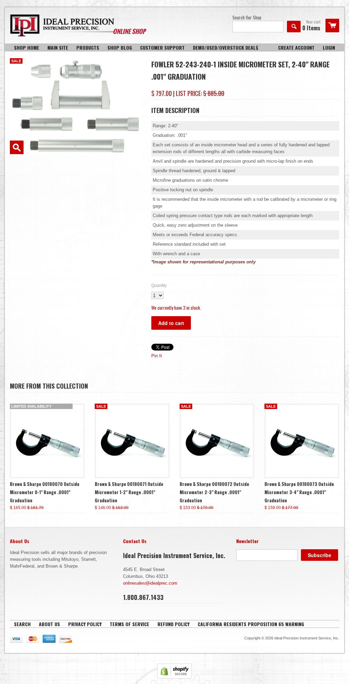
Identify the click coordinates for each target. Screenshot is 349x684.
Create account (296, 47)
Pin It (156, 355)
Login (329, 47)
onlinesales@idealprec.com (150, 583)
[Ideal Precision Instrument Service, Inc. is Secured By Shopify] (174, 677)
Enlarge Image (17, 147)
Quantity (159, 285)
